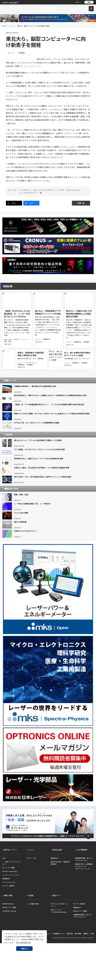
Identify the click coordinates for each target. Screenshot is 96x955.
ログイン (78, 2)
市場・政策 (7, 341)
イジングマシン (25, 190)
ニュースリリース (32, 66)
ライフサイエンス (31, 363)
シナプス (60, 190)
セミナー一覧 (31, 858)
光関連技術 (46, 339)
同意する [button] (24, 949)
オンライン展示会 (8, 886)
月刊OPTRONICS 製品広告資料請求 (60, 863)
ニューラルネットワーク (28, 192)
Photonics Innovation (9, 871)
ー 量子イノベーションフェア (11, 863)
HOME (4, 26)
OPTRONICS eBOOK (9, 911)
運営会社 (70, 933)
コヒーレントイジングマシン (44, 190)
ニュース (11, 26)
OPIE (4, 858)
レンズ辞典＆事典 (32, 904)
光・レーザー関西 (8, 868)
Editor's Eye (8, 339)
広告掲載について (59, 933)
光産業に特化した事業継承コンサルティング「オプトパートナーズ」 (84, 866)
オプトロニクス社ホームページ (59, 905)
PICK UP (16, 339)
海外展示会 (6, 878)
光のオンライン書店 (9, 907)
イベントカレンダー (9, 882)
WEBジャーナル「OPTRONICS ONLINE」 (59, 911)
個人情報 (78, 933)
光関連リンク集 (88, 933)
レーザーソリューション (10, 875)
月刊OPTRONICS (8, 904)
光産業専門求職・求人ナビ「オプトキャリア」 (84, 859)
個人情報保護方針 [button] (23, 943)
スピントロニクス (73, 190)
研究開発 (21, 53)
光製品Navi (54, 858)
